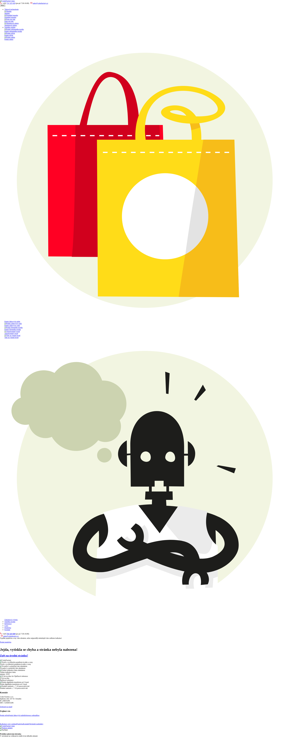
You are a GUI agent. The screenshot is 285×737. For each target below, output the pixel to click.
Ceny (6, 626)
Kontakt (7, 630)
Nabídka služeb (9, 27)
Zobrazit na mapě (6, 707)
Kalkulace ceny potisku (8, 724)
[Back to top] (6, 728)
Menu (2, 5)
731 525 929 (10, 3)
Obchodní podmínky (36, 724)
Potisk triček (4, 715)
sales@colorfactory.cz (40, 3)
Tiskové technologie (11, 9)
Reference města (30, 715)
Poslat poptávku (5, 642)
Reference (8, 624)
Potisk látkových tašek (16, 715)
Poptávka (7, 628)
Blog (37, 715)
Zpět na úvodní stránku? (14, 655)
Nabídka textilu (9, 622)
